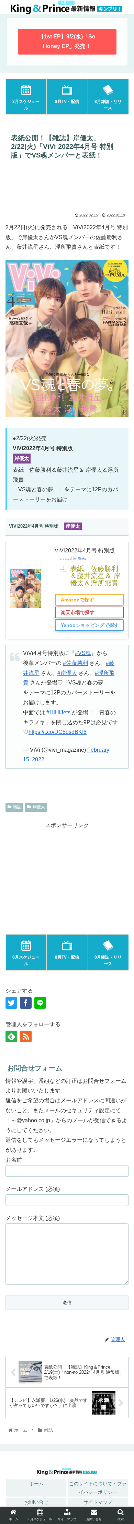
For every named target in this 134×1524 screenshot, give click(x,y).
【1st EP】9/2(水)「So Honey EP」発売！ (67, 41)
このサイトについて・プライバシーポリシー (98, 1488)
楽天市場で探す (77, 612)
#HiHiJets (58, 712)
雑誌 (17, 807)
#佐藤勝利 (75, 663)
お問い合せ (36, 1502)
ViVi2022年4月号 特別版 (85, 550)
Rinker (83, 558)
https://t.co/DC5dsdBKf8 (58, 732)
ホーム (36, 1483)
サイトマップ (97, 1502)
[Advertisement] (67, 188)
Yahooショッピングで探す (90, 625)
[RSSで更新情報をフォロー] (26, 1036)
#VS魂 (83, 653)
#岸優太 (67, 673)
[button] (120, 1140)
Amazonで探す (77, 599)
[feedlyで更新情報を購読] (11, 1036)
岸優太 (39, 807)
